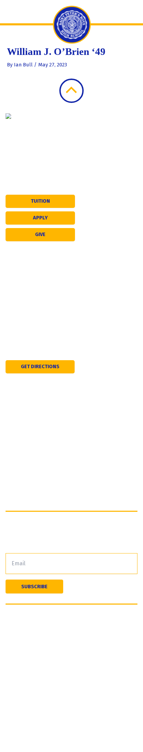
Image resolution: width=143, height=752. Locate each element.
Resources (19, 474)
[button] (132, 11)
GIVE (40, 234)
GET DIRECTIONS (40, 366)
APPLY (40, 218)
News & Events (24, 452)
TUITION (40, 201)
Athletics (17, 441)
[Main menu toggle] (12, 12)
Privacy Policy (115, 622)
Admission (19, 430)
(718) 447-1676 (43, 309)
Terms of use (22, 631)
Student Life (21, 463)
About (13, 418)
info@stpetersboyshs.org (56, 334)
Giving (13, 496)
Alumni (14, 485)
